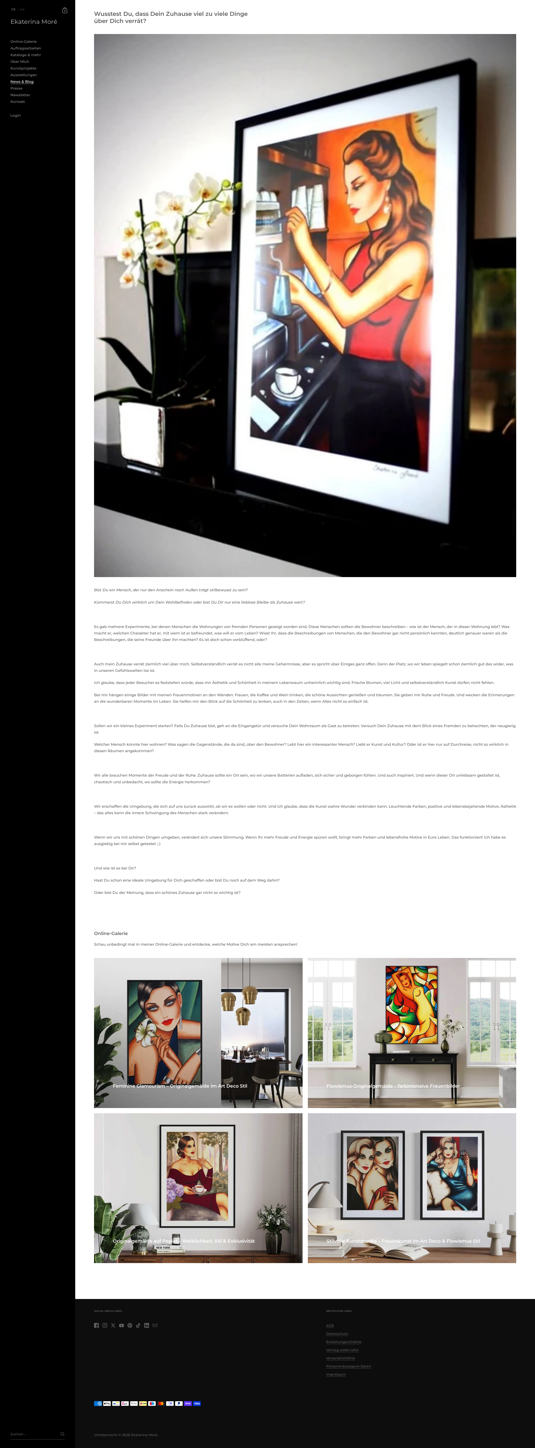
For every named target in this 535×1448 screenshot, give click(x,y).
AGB (330, 1326)
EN (22, 9)
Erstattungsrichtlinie (344, 1342)
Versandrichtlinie (340, 1358)
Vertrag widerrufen (342, 1350)
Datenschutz (337, 1334)
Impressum (336, 1374)
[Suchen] (62, 1434)
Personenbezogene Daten (348, 1366)
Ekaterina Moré (33, 22)
